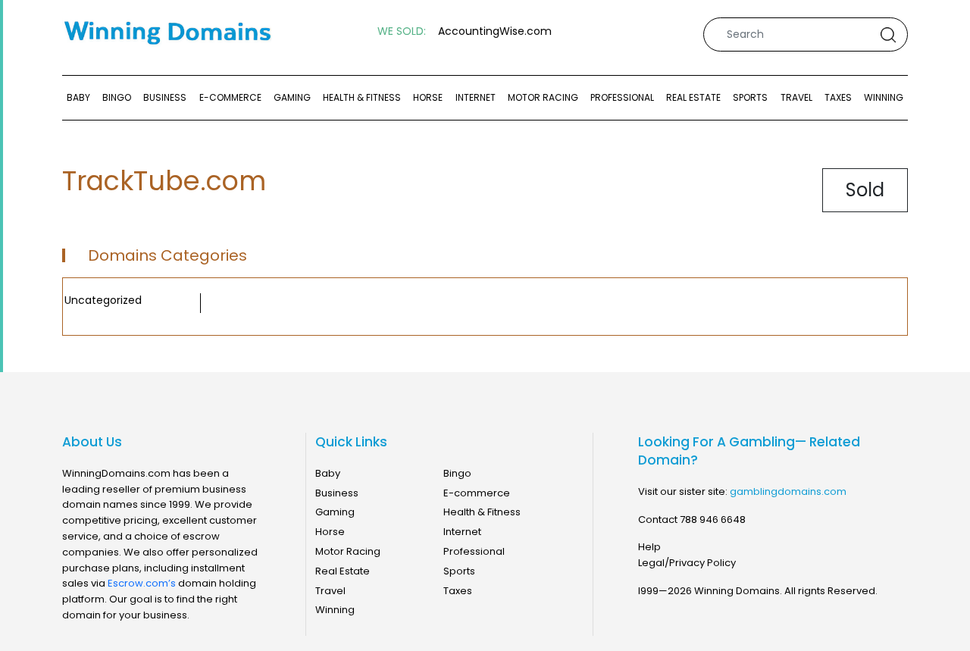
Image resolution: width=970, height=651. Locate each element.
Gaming (292, 97)
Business (164, 97)
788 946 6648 (713, 519)
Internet (475, 97)
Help (649, 547)
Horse (428, 97)
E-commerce (230, 97)
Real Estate (693, 97)
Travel (796, 97)
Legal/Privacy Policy (687, 563)
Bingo (116, 97)
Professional (622, 97)
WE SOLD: (401, 31)
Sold (865, 189)
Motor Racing (543, 97)
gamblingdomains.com (788, 491)
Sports (750, 97)
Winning (883, 97)
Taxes (838, 97)
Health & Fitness (362, 97)
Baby (78, 97)
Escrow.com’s (142, 583)
